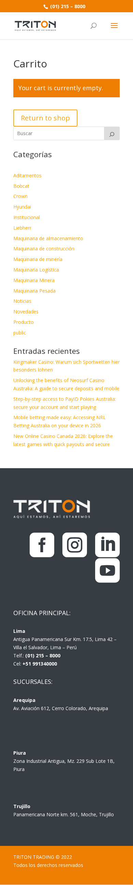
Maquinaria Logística (36, 269)
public (19, 332)
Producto (23, 322)
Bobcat (21, 186)
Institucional (26, 217)
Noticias (22, 301)
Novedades (26, 311)
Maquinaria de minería (37, 259)
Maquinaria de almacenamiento (48, 238)
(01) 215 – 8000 (67, 6)
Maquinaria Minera (34, 280)
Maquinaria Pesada (34, 291)
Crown (20, 196)
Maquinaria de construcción (43, 248)
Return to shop (45, 117)
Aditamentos (27, 175)
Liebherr (22, 228)
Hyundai (22, 206)
